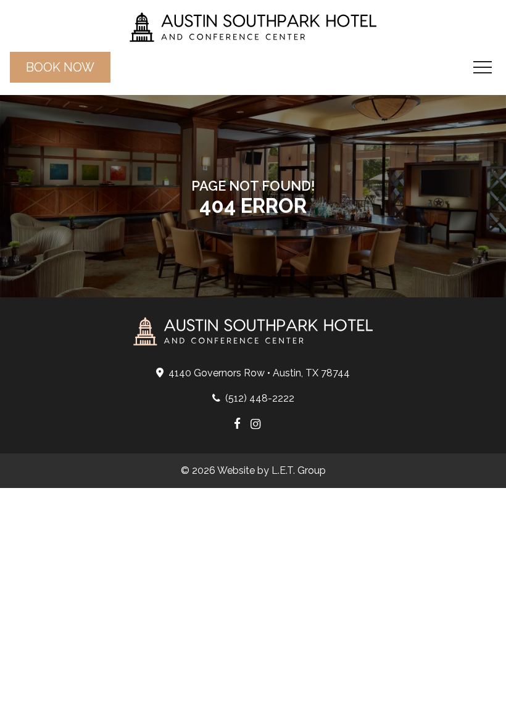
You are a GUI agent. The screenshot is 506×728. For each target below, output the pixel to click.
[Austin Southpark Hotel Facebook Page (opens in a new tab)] (237, 425)
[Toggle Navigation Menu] (482, 67)
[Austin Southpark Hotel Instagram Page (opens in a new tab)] (255, 425)
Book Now (60, 67)
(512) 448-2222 (259, 398)
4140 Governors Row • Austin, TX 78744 (259, 373)
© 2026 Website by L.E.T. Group (253, 470)
